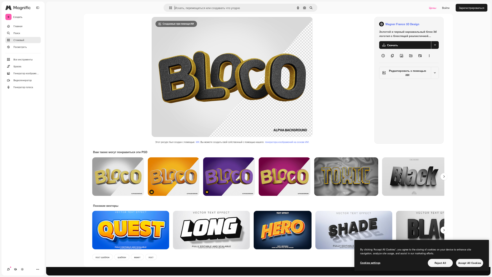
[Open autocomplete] (169, 7)
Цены (432, 8)
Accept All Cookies (469, 263)
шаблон (122, 257)
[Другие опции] (429, 56)
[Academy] (15, 269)
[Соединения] (8, 269)
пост (151, 257)
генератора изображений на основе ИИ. (287, 142)
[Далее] (443, 176)
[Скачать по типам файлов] (435, 45)
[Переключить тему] (22, 269)
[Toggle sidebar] (38, 8)
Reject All (440, 263)
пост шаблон (103, 257)
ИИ (197, 142)
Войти (446, 8)
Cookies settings (370, 262)
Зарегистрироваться (471, 8)
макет (137, 257)
